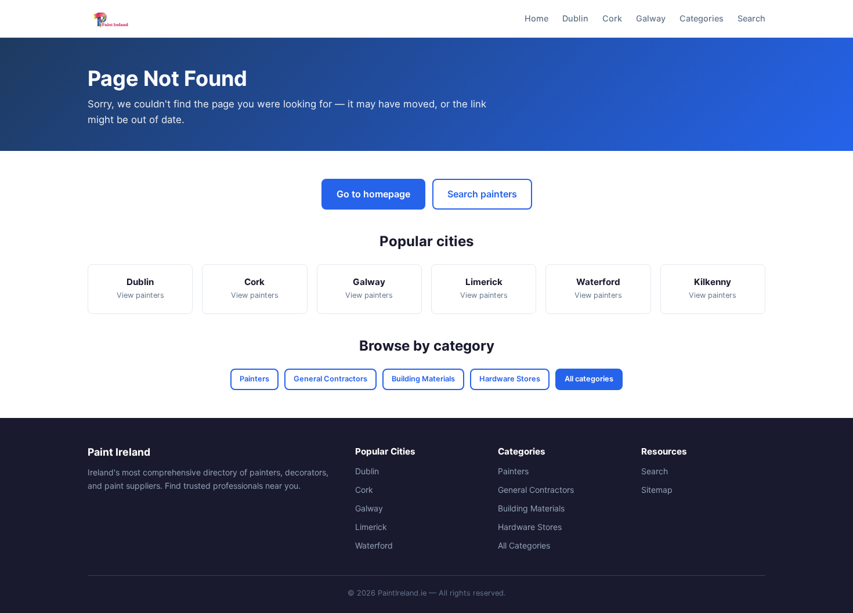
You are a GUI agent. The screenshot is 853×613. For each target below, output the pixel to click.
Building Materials (423, 378)
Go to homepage (373, 194)
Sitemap (657, 490)
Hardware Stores (509, 378)
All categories (589, 378)
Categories (701, 18)
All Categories (524, 545)
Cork (612, 18)
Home (536, 18)
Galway (651, 18)
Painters (254, 378)
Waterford (374, 545)
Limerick (371, 527)
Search (751, 18)
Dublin (575, 18)
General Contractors (330, 378)
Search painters (482, 194)
